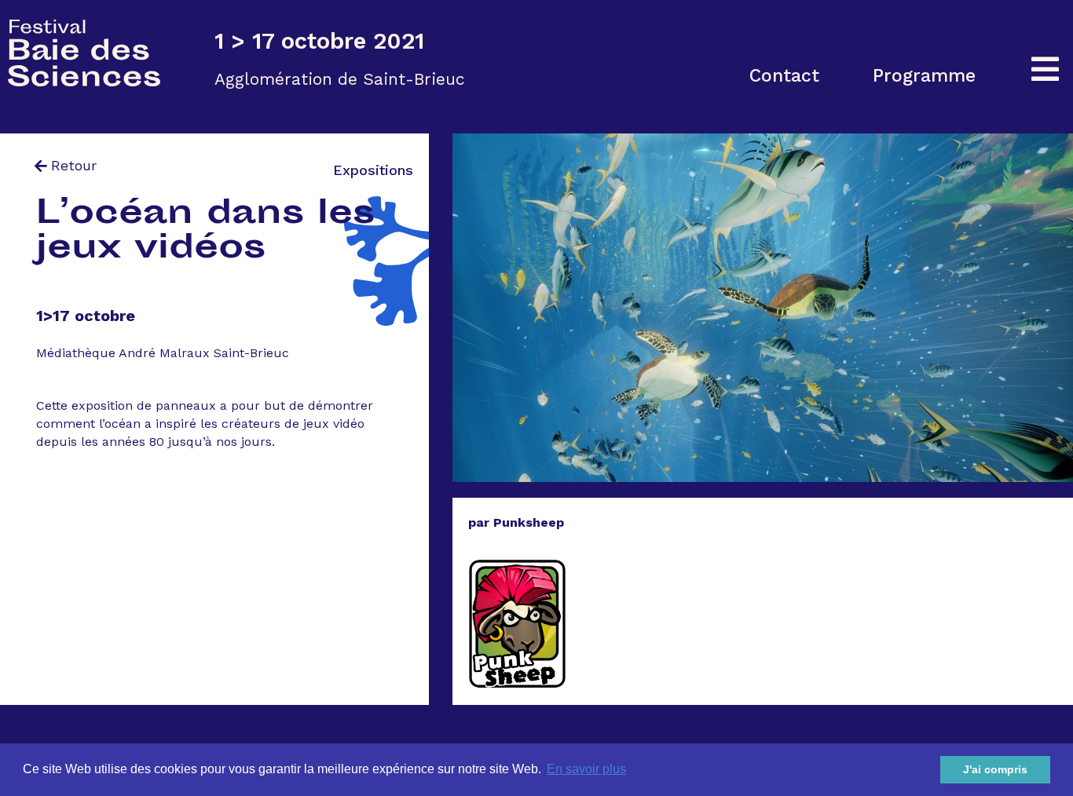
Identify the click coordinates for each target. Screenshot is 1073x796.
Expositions (373, 170)
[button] (784, 76)
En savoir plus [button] (586, 769)
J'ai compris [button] (995, 769)
